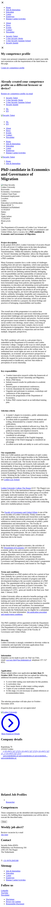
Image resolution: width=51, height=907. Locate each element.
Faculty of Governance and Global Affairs (21, 512)
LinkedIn (4, 891)
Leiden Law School (11, 480)
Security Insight (12, 43)
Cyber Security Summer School (18, 41)
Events (8, 27)
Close (4, 822)
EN (7, 111)
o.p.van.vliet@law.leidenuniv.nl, (18, 660)
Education (10, 12)
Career (8, 14)
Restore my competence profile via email (17, 94)
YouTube (4, 893)
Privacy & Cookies (13, 902)
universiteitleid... (41, 756)
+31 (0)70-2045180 (10, 860)
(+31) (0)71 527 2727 (11, 751)
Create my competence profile (12, 68)
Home (8, 7)
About (8, 23)
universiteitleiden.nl (11, 756)
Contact (9, 30)
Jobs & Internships (13, 10)
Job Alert (4, 835)
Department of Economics (14, 548)
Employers (10, 16)
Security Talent (12, 36)
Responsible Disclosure (15, 904)
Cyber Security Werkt (14, 38)
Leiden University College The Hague (16, 488)
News (8, 25)
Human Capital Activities (16, 19)
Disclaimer (10, 899)
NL (7, 109)
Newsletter (10, 32)
